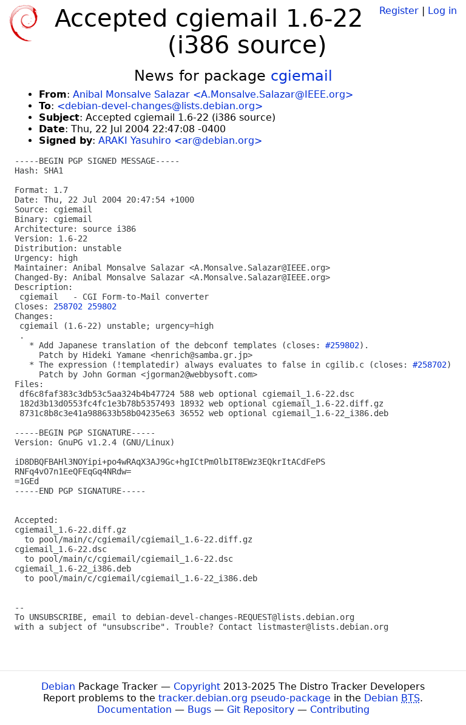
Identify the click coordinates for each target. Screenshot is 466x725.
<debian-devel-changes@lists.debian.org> (160, 106)
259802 (101, 306)
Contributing (340, 709)
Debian (58, 686)
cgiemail (302, 75)
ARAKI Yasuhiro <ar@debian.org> (180, 140)
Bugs (199, 709)
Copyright (197, 686)
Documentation (134, 709)
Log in (442, 10)
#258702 (430, 364)
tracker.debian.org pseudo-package (244, 698)
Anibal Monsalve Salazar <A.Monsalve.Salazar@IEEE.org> (213, 94)
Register (399, 10)
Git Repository (260, 709)
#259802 (342, 345)
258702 (68, 306)
